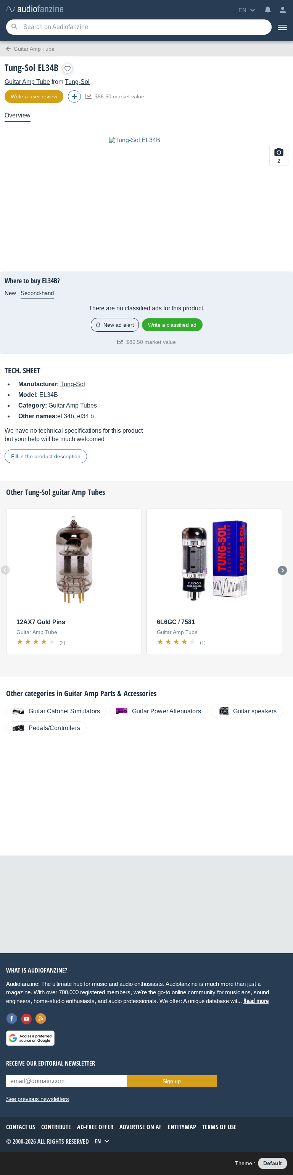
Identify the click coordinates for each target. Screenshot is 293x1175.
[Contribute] (74, 96)
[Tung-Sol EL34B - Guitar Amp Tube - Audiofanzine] (34, 9)
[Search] (14, 27)
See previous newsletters (37, 1099)
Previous (5, 570)
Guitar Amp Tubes (72, 405)
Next (282, 570)
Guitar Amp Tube (27, 82)
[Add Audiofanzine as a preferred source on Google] (30, 1038)
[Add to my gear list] (67, 69)
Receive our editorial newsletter (50, 1063)
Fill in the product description (45, 456)
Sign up (172, 1081)
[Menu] (282, 27)
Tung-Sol (77, 82)
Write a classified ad (172, 325)
